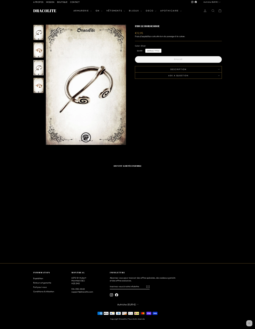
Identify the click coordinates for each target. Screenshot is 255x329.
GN (98, 10)
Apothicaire (169, 10)
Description (178, 69)
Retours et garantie (42, 282)
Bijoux (134, 10)
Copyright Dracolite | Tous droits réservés (127, 319)
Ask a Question (178, 75)
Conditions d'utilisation (43, 291)
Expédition (38, 278)
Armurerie (81, 10)
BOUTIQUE (62, 2)
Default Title (153, 50)
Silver (139, 50)
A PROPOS (38, 2)
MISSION (50, 2)
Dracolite (44, 10)
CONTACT (75, 2)
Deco (150, 10)
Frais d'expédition (143, 36)
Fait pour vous (40, 287)
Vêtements (114, 10)
